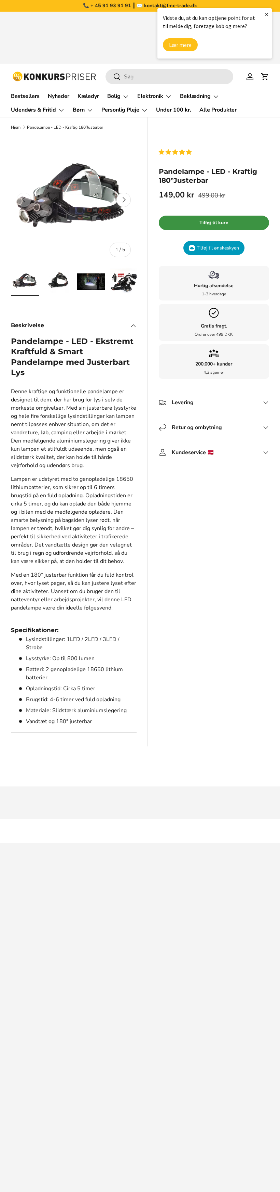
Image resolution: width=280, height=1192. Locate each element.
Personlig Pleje (164, 1096)
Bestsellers (25, 96)
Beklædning (160, 1055)
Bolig (151, 1027)
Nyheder (58, 96)
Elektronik (157, 1041)
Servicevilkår (26, 1068)
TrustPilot (224, 908)
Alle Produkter (218, 110)
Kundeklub (24, 1109)
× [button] (266, 14)
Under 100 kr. (173, 110)
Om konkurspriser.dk (36, 1000)
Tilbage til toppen (140, 831)
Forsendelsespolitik (35, 1096)
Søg (15, 986)
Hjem (15, 127)
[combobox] (169, 76)
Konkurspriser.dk (41, 1167)
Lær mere (180, 44)
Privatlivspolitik (30, 1082)
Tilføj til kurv (213, 222)
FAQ (16, 1013)
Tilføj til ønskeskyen (218, 248)
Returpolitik (25, 1041)
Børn (151, 1082)
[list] (73, 200)
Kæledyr (88, 96)
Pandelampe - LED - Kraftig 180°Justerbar (65, 127)
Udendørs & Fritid (167, 1068)
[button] (176, 152)
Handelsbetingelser (35, 1055)
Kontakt (20, 1027)
